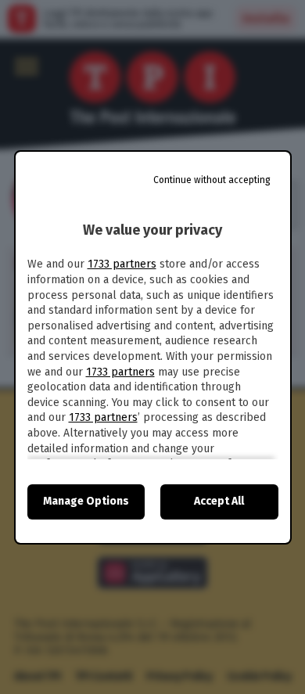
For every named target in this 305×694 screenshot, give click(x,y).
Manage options (86, 501)
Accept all (219, 501)
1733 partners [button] (122, 264)
